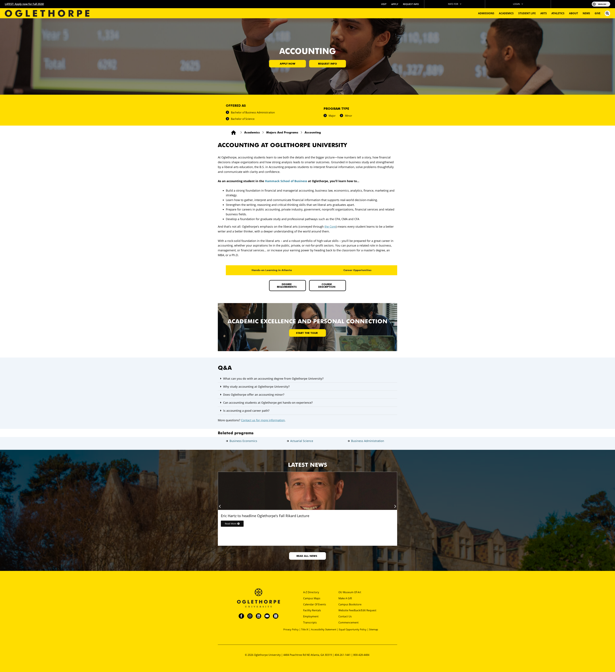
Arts (543, 13)
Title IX (304, 629)
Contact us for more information (263, 420)
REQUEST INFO (411, 4)
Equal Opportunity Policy (352, 629)
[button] (607, 13)
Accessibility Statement (323, 629)
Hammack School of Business (286, 181)
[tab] (272, 270)
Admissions (486, 13)
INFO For (453, 3)
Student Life (527, 13)
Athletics (557, 13)
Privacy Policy (291, 629)
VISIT (383, 4)
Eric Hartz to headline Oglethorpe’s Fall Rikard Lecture (265, 515)
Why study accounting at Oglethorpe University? (256, 386)
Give (597, 13)
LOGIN (516, 3)
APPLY (394, 4)
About (573, 13)
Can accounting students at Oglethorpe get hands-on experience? (268, 402)
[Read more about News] (307, 491)
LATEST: (24, 4)
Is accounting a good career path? (246, 410)
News (586, 13)
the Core (330, 226)
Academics (506, 13)
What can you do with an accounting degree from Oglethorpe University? (273, 378)
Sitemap (373, 629)
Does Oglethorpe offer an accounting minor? (253, 394)
